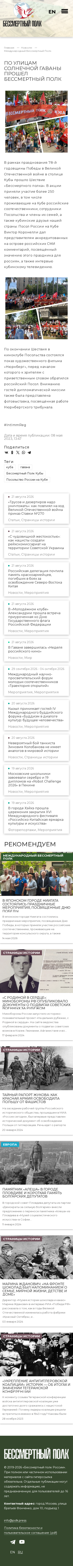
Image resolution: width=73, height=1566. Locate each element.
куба (9, 467)
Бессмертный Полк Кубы (24, 473)
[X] (17, 452)
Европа (10, 1144)
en (52, 12)
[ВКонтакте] (6, 452)
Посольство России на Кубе (27, 479)
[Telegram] (29, 452)
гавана (25, 467)
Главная (9, 48)
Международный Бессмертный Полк (27, 51)
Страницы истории (21, 953)
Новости (26, 48)
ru (20, 1552)
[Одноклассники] (12, 452)
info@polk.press (15, 1520)
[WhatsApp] (23, 452)
